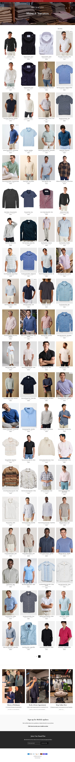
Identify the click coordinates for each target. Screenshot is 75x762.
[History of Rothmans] (13, 686)
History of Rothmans (13, 709)
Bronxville (18, 2)
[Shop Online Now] (61, 686)
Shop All (61, 709)
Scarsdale (13, 2)
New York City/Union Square (6, 2)
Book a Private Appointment (37, 709)
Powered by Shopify (37, 757)
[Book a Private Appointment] (37, 686)
